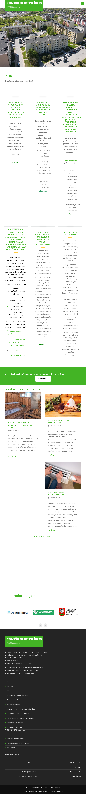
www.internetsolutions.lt (53, 791)
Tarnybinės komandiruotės (18, 713)
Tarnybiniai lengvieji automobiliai (20, 718)
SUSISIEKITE (43, 379)
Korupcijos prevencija (15, 739)
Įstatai (9, 682)
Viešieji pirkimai (13, 704)
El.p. (18, 350)
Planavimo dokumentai (16, 691)
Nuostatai (11, 686)
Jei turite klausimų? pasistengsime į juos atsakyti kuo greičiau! (34, 374)
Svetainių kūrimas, (35, 791)
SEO (25, 791)
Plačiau (12, 457)
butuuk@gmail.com (17, 355)
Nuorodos (11, 748)
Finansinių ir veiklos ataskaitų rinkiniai (22, 709)
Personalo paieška (14, 727)
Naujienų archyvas (42, 536)
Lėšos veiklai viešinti (15, 723)
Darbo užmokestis (14, 700)
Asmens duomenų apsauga (18, 743)
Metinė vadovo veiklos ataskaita (19, 695)
